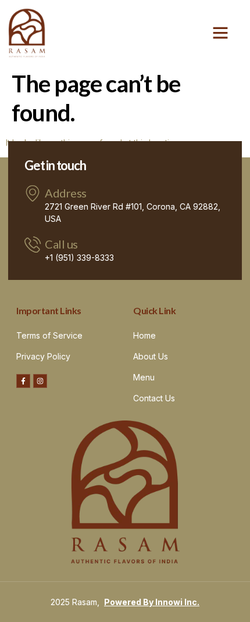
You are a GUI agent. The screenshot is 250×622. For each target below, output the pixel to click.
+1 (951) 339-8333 (79, 258)
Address (66, 193)
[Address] (32, 193)
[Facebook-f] (23, 381)
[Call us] (32, 244)
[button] (220, 32)
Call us (61, 244)
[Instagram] (40, 381)
